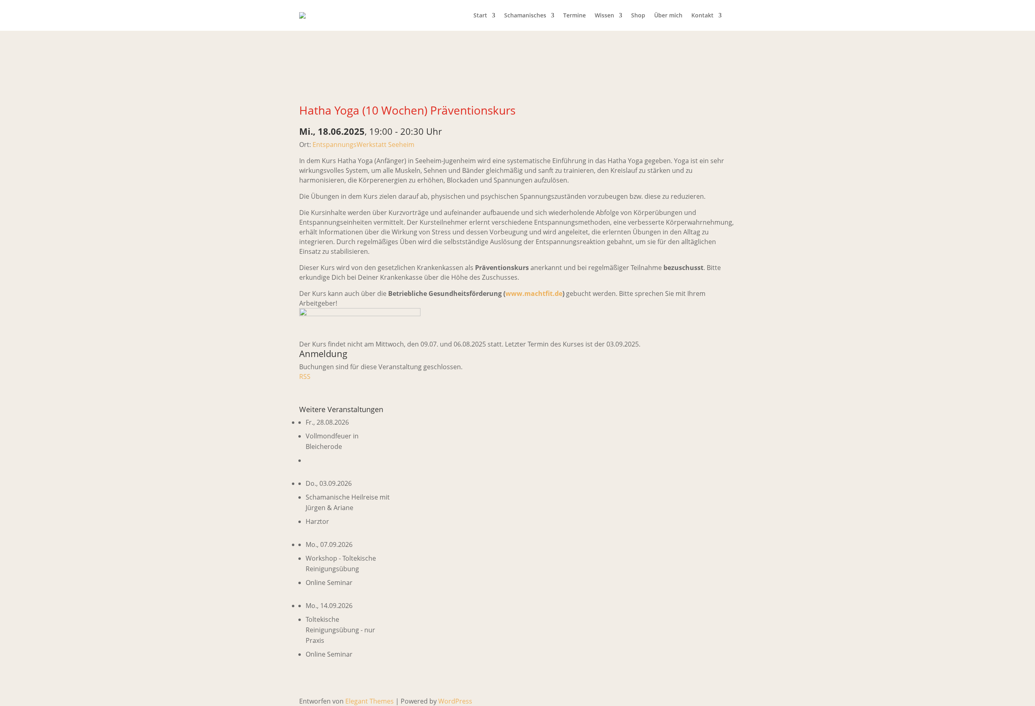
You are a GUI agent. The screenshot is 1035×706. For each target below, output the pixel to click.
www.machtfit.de (533, 293)
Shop (638, 15)
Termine (574, 15)
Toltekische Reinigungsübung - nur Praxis (340, 630)
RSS (304, 376)
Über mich (668, 15)
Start (480, 15)
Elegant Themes (369, 701)
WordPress (455, 701)
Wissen (604, 15)
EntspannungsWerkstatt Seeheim (363, 144)
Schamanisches (525, 15)
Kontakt (702, 15)
